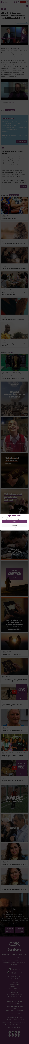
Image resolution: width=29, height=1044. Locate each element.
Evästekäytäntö (14, 527)
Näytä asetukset (14, 525)
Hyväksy (14, 521)
